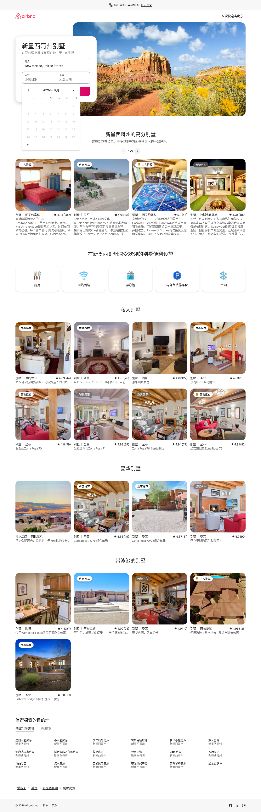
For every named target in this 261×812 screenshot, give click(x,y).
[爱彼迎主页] (25, 16)
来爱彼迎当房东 (232, 16)
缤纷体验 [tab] (46, 728)
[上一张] (124, 151)
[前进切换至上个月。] (28, 90)
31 (28, 145)
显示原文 (146, 5)
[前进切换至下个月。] (73, 90)
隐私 (45, 805)
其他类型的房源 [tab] (24, 728)
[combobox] (56, 65)
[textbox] (39, 79)
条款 (54, 805)
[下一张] (137, 151)
